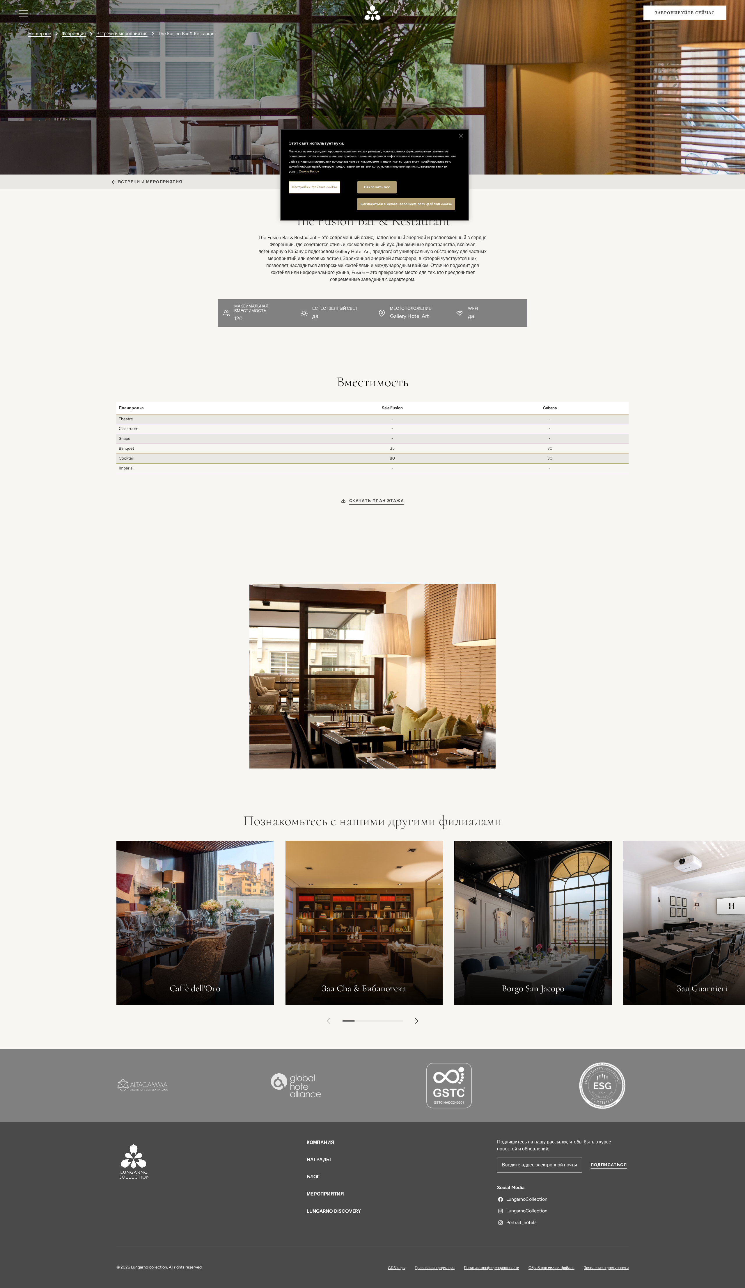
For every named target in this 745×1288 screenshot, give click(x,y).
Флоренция (74, 33)
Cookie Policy (309, 171)
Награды (319, 1159)
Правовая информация (435, 1268)
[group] (372, 676)
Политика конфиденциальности (491, 1268)
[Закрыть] (461, 135)
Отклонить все (377, 187)
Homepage (39, 33)
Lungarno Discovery (334, 1211)
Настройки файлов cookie (314, 187)
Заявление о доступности (606, 1268)
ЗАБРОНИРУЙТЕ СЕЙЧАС (685, 12)
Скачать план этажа (376, 500)
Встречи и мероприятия (122, 33)
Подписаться (609, 1164)
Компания (320, 1142)
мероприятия (325, 1194)
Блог (313, 1177)
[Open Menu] (23, 13)
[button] (416, 1021)
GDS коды (396, 1268)
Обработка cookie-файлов (551, 1268)
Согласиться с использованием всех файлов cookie (406, 204)
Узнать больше (195, 1000)
